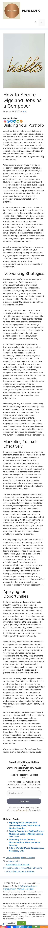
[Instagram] (5, 121)
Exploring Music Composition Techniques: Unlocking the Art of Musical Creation (24, 825)
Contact (20, 889)
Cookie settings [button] (9, 923)
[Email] (18, 121)
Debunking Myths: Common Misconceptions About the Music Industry (24, 842)
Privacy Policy (9, 889)
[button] (35, 22)
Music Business (28, 858)
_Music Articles (13, 858)
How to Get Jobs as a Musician (20, 871)
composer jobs (13, 861)
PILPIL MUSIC (31, 10)
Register (29, 889)
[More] (21, 121)
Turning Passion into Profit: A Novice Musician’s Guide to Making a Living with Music (26, 834)
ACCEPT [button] (21, 923)
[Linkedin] (14, 121)
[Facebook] (8, 121)
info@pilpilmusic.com (27, 886)
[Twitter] (11, 121)
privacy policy (22, 810)
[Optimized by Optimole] (4, 924)
